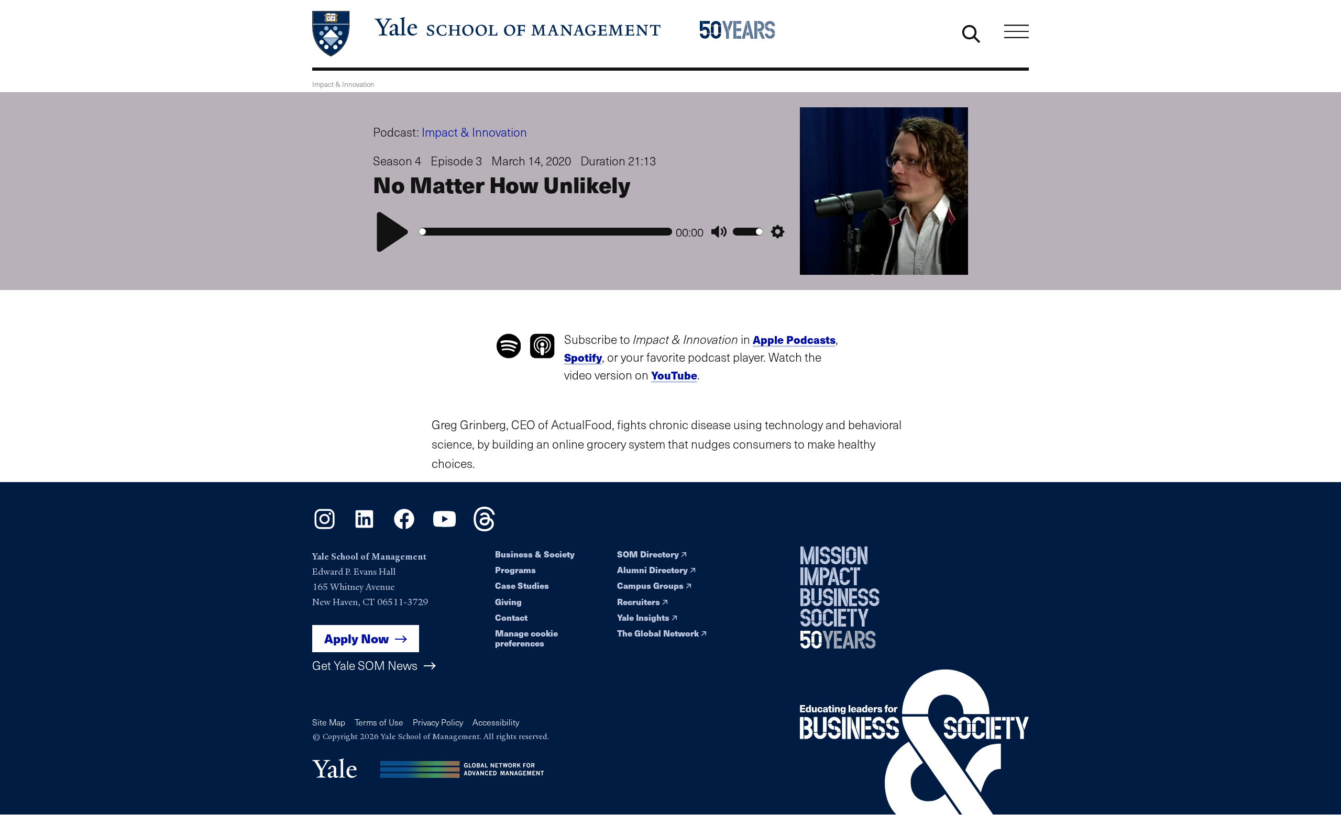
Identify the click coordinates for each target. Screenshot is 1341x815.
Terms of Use (379, 722)
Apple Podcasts (794, 339)
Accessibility (495, 722)
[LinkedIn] (364, 527)
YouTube (674, 375)
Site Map (328, 722)
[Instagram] (324, 527)
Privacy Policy (438, 722)
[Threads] (484, 527)
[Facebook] (404, 527)
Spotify (583, 357)
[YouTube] (444, 527)
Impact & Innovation (474, 132)
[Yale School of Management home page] (487, 34)
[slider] (545, 232)
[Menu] (1016, 31)
